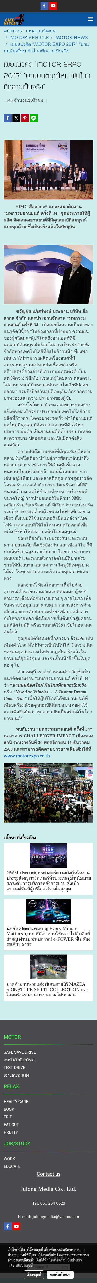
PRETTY (11, 1132)
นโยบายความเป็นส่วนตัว (64, 1260)
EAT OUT (11, 1124)
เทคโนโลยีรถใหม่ (19, 1060)
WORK (9, 1158)
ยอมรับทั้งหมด (60, 1274)
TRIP (8, 1117)
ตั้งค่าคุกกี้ (34, 1274)
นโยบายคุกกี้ (24, 1265)
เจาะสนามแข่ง (16, 1075)
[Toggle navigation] (90, 19)
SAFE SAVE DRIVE (20, 1052)
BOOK (9, 1109)
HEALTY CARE (16, 1101)
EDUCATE (12, 1166)
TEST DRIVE (14, 1067)
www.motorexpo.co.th (27, 756)
